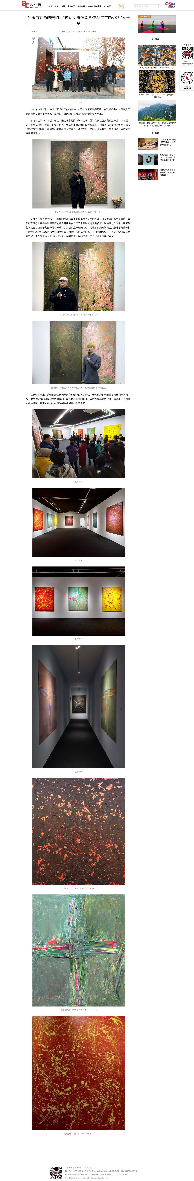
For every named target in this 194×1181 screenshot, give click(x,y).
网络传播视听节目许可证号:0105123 (77, 1174)
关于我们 (68, 1168)
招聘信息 (88, 1168)
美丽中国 (81, 6)
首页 (50, 6)
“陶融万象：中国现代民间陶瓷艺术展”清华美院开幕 (168, 142)
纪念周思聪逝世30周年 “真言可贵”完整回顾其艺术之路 (167, 157)
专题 (63, 6)
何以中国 (107, 6)
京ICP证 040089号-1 (130, 1171)
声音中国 (71, 6)
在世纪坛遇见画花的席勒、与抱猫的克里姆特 (167, 172)
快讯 (33, 32)
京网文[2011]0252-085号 (118, 1174)
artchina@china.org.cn (101, 1171)
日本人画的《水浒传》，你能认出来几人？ (157, 68)
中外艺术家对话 (94, 6)
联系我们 (78, 1168)
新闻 (56, 6)
